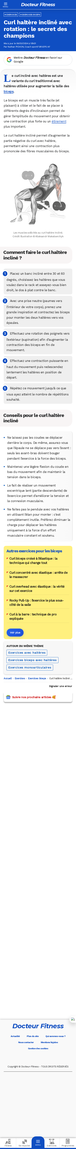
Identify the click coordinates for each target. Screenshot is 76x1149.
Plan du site (33, 1036)
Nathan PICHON (16, 46)
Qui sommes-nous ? (55, 1036)
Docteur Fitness (38, 4)
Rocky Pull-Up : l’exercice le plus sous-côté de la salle (36, 602)
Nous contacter (26, 1042)
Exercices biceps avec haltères (32, 660)
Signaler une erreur (60, 686)
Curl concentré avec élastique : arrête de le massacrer (38, 575)
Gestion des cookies (38, 1048)
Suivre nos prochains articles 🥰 (34, 697)
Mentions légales (49, 1042)
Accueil (8, 678)
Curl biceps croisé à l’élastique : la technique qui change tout (33, 561)
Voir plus (15, 632)
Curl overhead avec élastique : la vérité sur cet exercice (37, 589)
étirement (59, 121)
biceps (8, 91)
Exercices (11, 15)
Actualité (15, 1036)
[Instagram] (43, 1057)
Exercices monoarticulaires (29, 667)
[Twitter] (33, 1057)
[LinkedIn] (53, 1057)
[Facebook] (22, 1057)
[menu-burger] (5, 5)
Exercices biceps (31, 15)
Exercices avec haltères (26, 652)
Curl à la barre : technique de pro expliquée (32, 616)
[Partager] (73, 1019)
